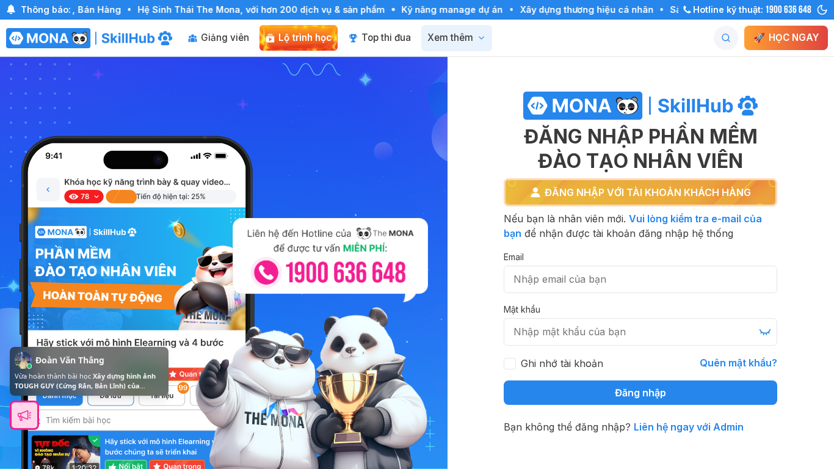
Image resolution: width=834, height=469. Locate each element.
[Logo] (89, 38)
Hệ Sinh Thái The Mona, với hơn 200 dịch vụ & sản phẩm (247, 9)
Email (514, 257)
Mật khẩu (522, 309)
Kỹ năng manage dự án (438, 9)
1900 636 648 (788, 8)
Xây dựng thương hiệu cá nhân (572, 9)
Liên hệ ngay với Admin (689, 427)
